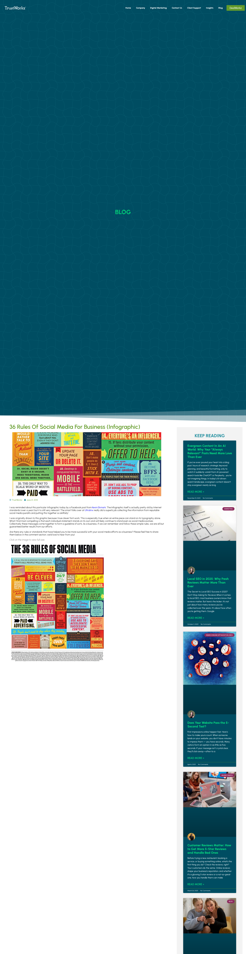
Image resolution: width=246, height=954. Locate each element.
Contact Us (177, 8)
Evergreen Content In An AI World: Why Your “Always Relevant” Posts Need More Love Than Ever (209, 451)
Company (140, 8)
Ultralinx (89, 510)
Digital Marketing (158, 8)
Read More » (195, 491)
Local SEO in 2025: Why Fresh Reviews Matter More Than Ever (208, 582)
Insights (209, 8)
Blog (220, 8)
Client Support (194, 8)
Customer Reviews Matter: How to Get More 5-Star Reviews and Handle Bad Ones (209, 848)
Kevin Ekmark (99, 507)
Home (128, 8)
